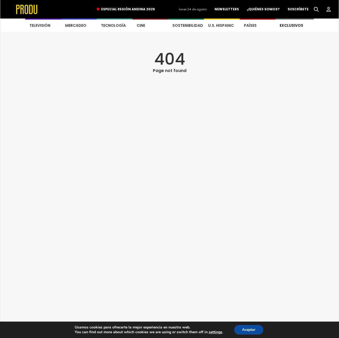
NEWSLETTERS (227, 9)
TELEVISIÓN (39, 25)
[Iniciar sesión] (329, 9)
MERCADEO (75, 25)
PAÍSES (250, 25)
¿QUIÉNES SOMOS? (263, 9)
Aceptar (248, 329)
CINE (141, 25)
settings (215, 332)
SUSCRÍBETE (298, 9)
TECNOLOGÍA (113, 25)
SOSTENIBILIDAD (187, 25)
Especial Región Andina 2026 (128, 9)
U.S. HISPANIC (221, 25)
